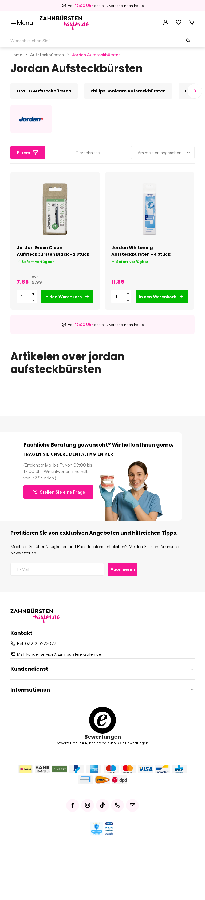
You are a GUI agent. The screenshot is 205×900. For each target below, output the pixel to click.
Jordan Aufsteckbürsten (96, 54)
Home (16, 54)
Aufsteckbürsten (47, 54)
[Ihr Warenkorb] (191, 22)
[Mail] (132, 805)
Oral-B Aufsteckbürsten (44, 91)
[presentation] (10, 91)
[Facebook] (72, 805)
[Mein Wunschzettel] (178, 22)
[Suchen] (188, 40)
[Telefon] (117, 805)
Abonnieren (123, 569)
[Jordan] (31, 119)
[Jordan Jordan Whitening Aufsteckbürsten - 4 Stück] (149, 209)
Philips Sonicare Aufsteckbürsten (128, 91)
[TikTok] (102, 805)
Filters (23, 152)
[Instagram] (87, 805)
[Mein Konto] (166, 22)
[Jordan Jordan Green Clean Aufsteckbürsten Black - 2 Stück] (55, 209)
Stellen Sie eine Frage (62, 492)
